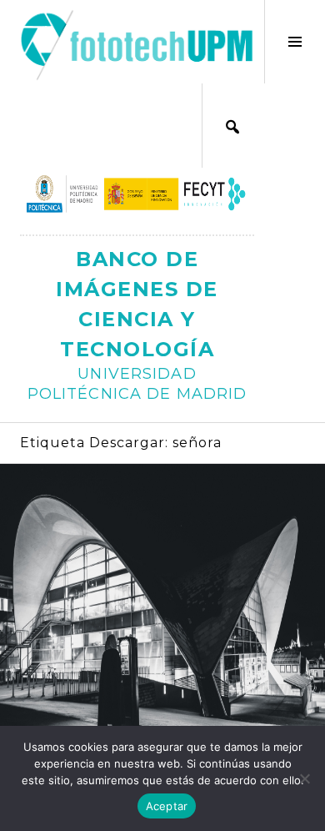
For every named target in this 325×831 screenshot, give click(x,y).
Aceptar (167, 806)
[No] (304, 778)
